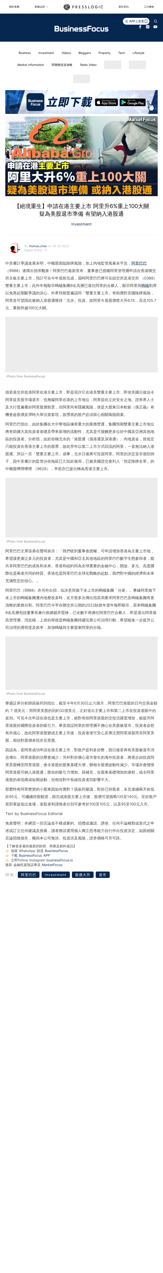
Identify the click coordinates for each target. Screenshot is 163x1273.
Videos (66, 53)
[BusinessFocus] (81, 29)
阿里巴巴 (139, 263)
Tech (121, 53)
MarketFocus (52, 865)
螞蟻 (145, 285)
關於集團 (14, 6)
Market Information (30, 65)
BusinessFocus (56, 851)
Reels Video (88, 65)
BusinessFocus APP (34, 855)
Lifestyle (138, 53)
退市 (103, 875)
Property (104, 53)
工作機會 (149, 6)
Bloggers (85, 53)
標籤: (11, 874)
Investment (46, 53)
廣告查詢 (123, 6)
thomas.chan (38, 246)
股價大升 (82, 875)
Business (25, 53)
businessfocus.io (59, 860)
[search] (155, 21)
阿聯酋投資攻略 (62, 65)
